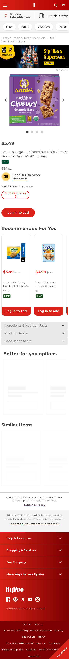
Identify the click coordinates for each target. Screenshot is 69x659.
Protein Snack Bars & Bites (38, 37)
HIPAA (41, 636)
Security (59, 630)
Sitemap (27, 624)
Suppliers (31, 649)
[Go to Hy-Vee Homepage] (35, 5)
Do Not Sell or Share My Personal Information (27, 630)
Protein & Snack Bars (13, 41)
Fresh (9, 26)
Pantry (25, 26)
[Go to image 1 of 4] (27, 132)
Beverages (44, 26)
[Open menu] (5, 5)
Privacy (39, 624)
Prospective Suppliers (12, 649)
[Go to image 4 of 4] (41, 132)
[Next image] (63, 100)
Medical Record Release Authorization (26, 643)
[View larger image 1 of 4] (34, 100)
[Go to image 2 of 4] (32, 132)
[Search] (56, 5)
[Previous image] (5, 100)
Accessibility (34, 656)
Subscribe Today (34, 505)
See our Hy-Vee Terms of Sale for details (34, 523)
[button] (20, 178)
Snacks (16, 37)
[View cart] (63, 5)
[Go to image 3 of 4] (37, 132)
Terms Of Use (28, 636)
